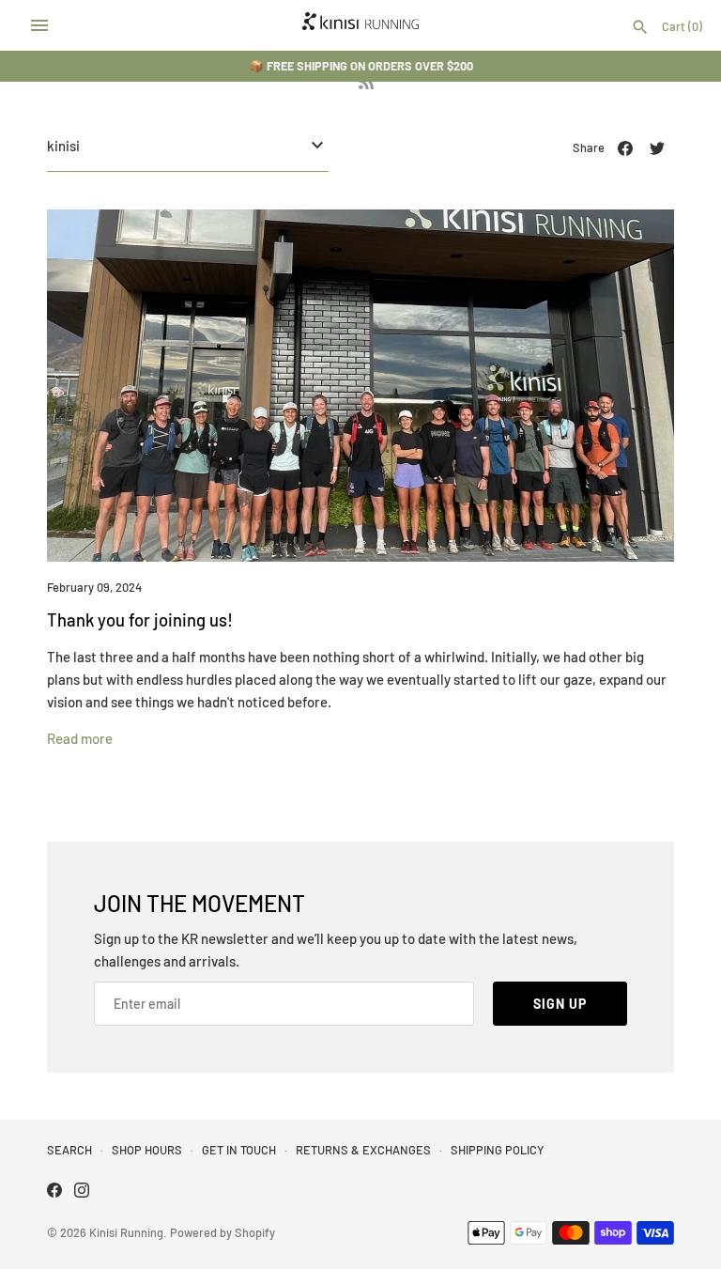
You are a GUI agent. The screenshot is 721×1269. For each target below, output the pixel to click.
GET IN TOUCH (239, 1149)
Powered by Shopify (222, 1232)
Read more (80, 738)
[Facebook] (54, 1192)
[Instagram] (81, 1192)
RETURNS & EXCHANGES (363, 1149)
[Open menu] (39, 25)
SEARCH (69, 1149)
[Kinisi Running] (361, 25)
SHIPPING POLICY (497, 1149)
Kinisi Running (126, 1232)
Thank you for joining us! (140, 620)
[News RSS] (366, 85)
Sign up (560, 1004)
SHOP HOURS (147, 1149)
